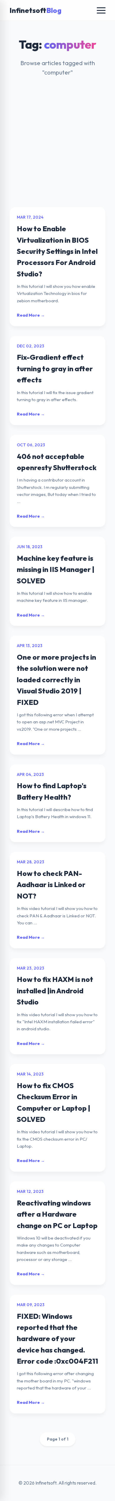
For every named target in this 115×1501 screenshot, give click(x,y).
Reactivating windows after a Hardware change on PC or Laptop (57, 1214)
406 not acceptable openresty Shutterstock (56, 462)
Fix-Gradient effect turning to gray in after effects (55, 368)
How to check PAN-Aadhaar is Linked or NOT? (51, 884)
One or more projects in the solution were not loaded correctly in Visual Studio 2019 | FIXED (56, 680)
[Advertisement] (57, 147)
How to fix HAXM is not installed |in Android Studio (55, 990)
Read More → (31, 315)
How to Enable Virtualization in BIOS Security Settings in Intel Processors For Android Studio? (57, 251)
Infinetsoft (35, 10)
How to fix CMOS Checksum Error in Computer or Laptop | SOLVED (53, 1102)
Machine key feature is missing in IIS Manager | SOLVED (55, 569)
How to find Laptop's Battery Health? (51, 791)
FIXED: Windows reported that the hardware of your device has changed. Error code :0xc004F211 (57, 1339)
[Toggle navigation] (101, 10)
